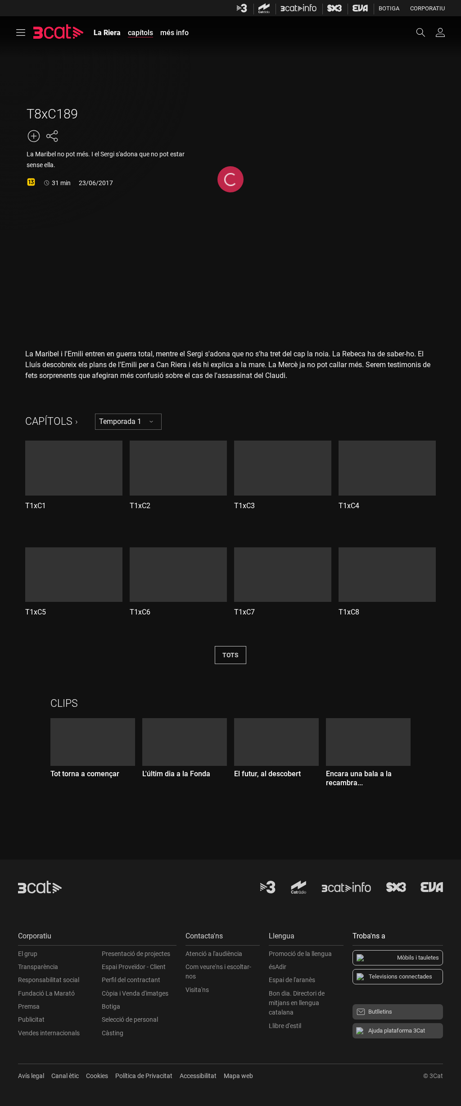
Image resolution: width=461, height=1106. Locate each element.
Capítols (48, 421)
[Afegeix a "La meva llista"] (34, 136)
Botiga (389, 8)
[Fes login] (440, 32)
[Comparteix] (52, 136)
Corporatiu (427, 8)
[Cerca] (425, 32)
